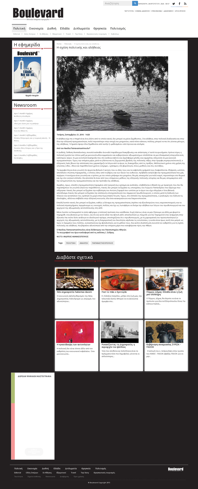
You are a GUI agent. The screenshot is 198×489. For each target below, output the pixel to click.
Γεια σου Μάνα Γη (20, 131)
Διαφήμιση (64, 476)
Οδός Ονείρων (30, 34)
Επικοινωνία (50, 476)
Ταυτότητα (18, 476)
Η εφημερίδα (27, 45)
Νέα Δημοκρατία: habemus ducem (74, 291)
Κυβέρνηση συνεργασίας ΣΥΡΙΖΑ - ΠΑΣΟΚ (163, 345)
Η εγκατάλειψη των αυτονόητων (73, 344)
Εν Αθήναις (44, 34)
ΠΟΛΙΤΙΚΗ (70, 243)
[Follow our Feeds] (185, 4)
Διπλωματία (81, 28)
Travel (68, 34)
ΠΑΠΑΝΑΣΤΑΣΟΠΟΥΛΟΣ (102, 243)
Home (59, 44)
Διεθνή (51, 28)
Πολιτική (19, 28)
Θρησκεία (99, 28)
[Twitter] (174, 4)
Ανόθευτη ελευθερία (22, 116)
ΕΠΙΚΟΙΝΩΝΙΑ (156, 11)
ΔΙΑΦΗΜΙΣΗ (168, 11)
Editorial (16, 34)
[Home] (38, 13)
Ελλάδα (65, 28)
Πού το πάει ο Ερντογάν (114, 291)
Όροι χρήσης (78, 476)
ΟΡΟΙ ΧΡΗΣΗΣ (180, 11)
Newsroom (25, 105)
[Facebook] (179, 4)
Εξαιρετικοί (57, 34)
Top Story (78, 34)
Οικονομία (36, 28)
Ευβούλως (115, 34)
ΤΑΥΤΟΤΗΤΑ (128, 11)
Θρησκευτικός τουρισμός (97, 34)
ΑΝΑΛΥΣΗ (84, 243)
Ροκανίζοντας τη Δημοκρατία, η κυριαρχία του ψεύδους (118, 345)
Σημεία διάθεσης (34, 476)
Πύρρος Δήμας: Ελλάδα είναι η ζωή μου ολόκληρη (164, 293)
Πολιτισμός (118, 28)
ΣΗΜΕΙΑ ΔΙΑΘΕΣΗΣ (142, 11)
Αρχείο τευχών (32, 95)
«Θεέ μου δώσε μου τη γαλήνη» (26, 123)
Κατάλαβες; (18, 158)
